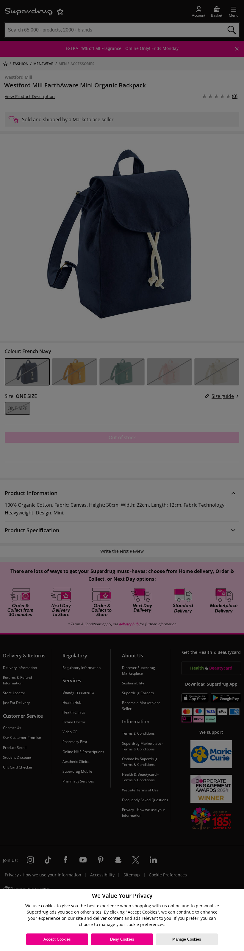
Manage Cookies (186, 939)
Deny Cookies (122, 939)
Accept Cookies (57, 939)
